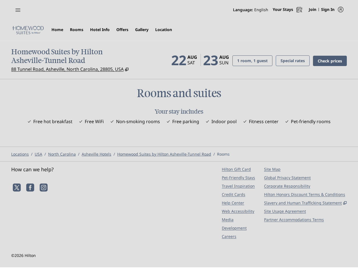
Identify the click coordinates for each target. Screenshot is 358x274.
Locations (20, 154)
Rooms (223, 154)
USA (38, 154)
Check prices (332, 61)
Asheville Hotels (96, 154)
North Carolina (62, 154)
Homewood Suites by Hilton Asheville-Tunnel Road (164, 154)
